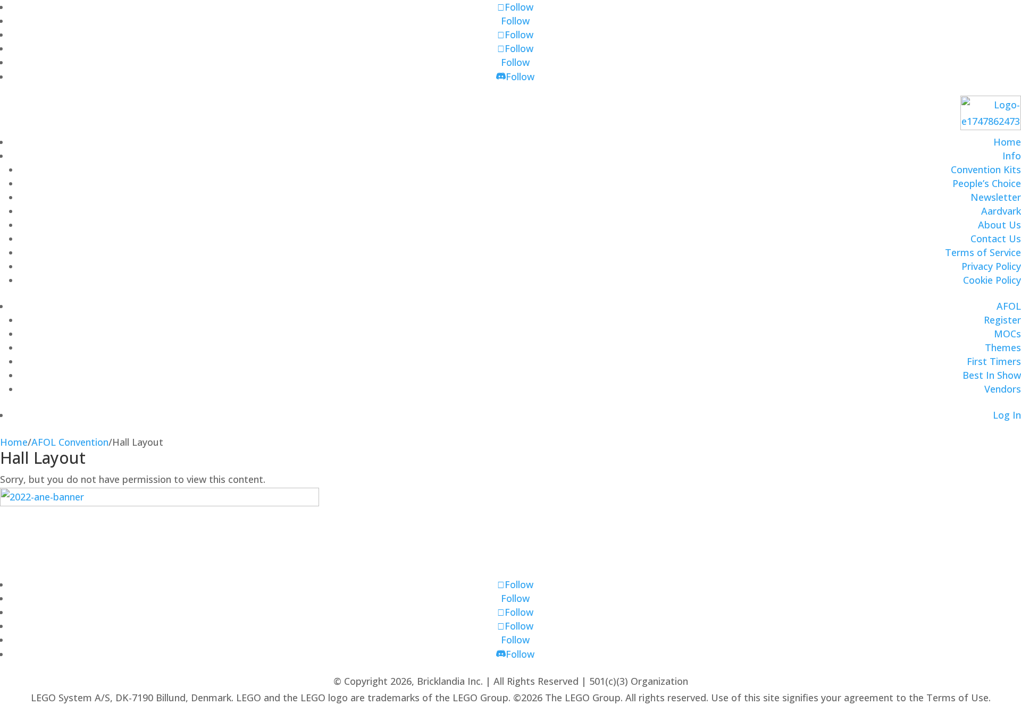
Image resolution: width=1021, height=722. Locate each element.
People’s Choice (986, 183)
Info (1011, 155)
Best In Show (992, 375)
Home (1007, 141)
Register (1002, 319)
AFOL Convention (69, 442)
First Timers (994, 361)
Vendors (1002, 389)
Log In (1007, 415)
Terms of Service (983, 252)
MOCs (1007, 333)
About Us (999, 224)
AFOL (1009, 306)
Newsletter (995, 197)
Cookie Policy (992, 280)
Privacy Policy (991, 266)
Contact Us (995, 238)
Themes (1003, 347)
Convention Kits (986, 169)
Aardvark (1001, 211)
